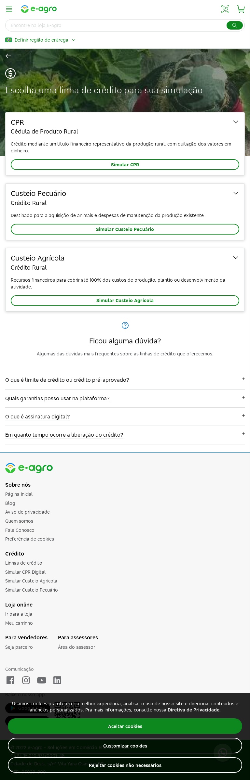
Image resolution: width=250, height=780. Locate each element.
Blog (10, 503)
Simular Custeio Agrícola (125, 300)
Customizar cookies (125, 745)
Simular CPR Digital (25, 572)
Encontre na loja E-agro (36, 25)
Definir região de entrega (41, 40)
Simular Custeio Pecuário (125, 229)
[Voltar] (9, 55)
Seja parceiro (19, 647)
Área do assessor (76, 647)
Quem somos (19, 521)
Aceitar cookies (125, 726)
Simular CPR (125, 164)
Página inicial (19, 494)
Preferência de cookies (29, 539)
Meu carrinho (19, 623)
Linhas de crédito (23, 563)
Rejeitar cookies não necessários (125, 765)
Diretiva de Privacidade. (194, 709)
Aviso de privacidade (27, 512)
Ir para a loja (18, 614)
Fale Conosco (20, 530)
